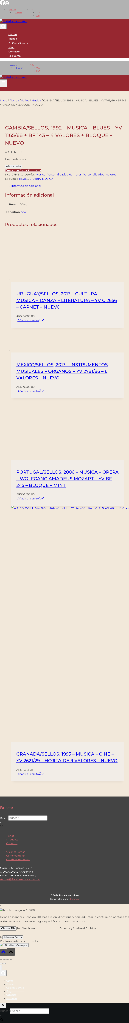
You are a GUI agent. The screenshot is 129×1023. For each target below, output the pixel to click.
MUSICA (47, 178)
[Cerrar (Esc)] (10, 959)
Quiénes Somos (18, 43)
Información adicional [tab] (26, 185)
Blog (11, 47)
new (23, 212)
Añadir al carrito (13, 166)
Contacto (14, 51)
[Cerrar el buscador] (3, 1005)
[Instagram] (7, 4)
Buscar (4, 818)
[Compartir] (7, 959)
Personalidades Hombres (64, 174)
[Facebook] (2, 4)
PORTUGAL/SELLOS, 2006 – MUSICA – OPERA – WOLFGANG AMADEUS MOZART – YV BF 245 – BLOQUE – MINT (67, 478)
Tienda (12, 38)
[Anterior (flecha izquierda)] (1, 963)
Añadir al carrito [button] (28, 320)
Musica (40, 174)
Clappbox (74, 899)
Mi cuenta (12, 839)
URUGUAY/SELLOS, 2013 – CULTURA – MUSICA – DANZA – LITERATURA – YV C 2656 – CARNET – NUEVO (66, 300)
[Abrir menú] (3, 83)
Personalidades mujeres (99, 174)
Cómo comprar (15, 855)
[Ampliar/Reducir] (1, 959)
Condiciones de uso (18, 859)
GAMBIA (35, 178)
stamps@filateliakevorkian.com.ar (20, 879)
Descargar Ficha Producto (23, 170)
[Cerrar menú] (1, 967)
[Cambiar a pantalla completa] (4, 959)
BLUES (23, 178)
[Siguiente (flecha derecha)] (4, 963)
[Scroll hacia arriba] (3, 952)
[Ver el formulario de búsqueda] (3, 26)
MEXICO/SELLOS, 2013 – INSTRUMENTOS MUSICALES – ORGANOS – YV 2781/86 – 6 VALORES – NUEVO (62, 371)
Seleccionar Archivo (13, 937)
